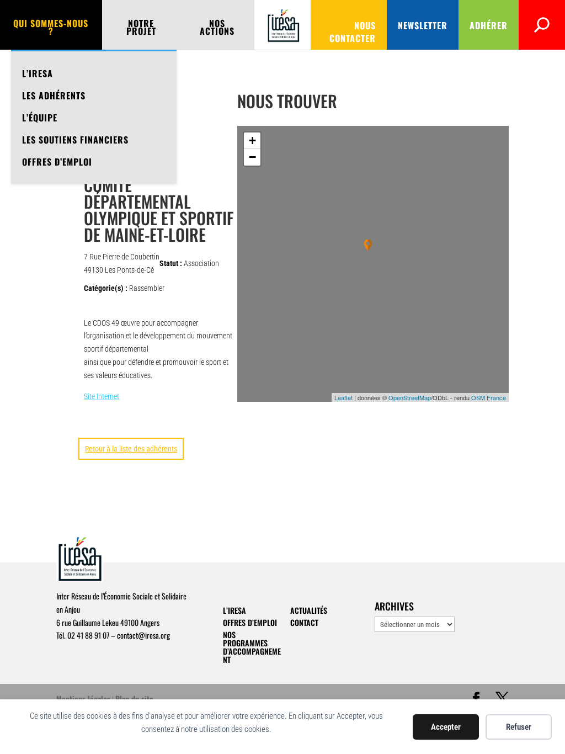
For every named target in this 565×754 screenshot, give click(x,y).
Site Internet (101, 396)
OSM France (488, 397)
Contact (304, 622)
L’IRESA (37, 73)
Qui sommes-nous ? (50, 28)
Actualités (308, 610)
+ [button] (252, 140)
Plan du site (134, 698)
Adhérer (489, 25)
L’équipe (39, 117)
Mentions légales (83, 698)
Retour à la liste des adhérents (131, 448)
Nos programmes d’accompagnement (252, 647)
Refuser (518, 727)
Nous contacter (352, 32)
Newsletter (422, 25)
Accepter (446, 727)
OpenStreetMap (409, 397)
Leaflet (343, 397)
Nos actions (217, 28)
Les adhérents (54, 95)
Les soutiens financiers (75, 139)
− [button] (252, 157)
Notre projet (141, 28)
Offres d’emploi (57, 161)
